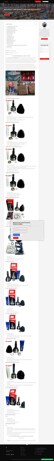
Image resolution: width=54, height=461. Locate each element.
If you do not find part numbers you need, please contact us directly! (17, 45)
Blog (21, 1)
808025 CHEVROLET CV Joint (11, 32)
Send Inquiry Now (9, 46)
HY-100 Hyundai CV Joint (10, 37)
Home (14, 1)
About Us (24, 1)
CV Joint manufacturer (15, 57)
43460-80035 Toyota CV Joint (11, 31)
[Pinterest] (11, 454)
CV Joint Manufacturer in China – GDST (12, 26)
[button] (5, 15)
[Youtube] (13, 454)
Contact (28, 1)
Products (17, 1)
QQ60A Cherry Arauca (10, 42)
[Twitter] (8, 454)
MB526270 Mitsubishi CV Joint (11, 40)
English (44, 1)
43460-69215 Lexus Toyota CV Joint (12, 30)
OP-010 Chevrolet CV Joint (10, 41)
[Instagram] (9, 454)
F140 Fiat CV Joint (9, 35)
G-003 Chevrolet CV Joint (10, 36)
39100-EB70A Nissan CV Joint (11, 27)
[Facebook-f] (6, 454)
